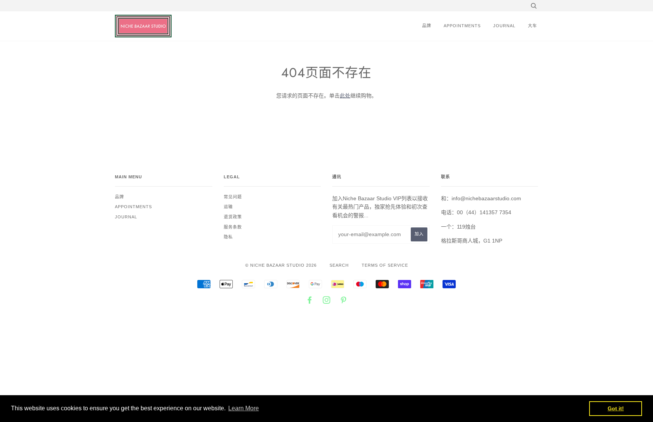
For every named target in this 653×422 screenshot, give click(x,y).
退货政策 (233, 217)
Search (339, 265)
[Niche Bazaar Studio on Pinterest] (344, 301)
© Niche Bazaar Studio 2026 (281, 265)
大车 (532, 25)
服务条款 (233, 227)
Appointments (462, 25)
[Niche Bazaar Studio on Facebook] (310, 301)
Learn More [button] (243, 408)
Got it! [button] (616, 408)
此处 (345, 96)
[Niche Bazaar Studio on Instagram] (327, 301)
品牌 (426, 25)
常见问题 (233, 197)
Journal (504, 25)
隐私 (228, 237)
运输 (228, 206)
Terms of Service (385, 265)
